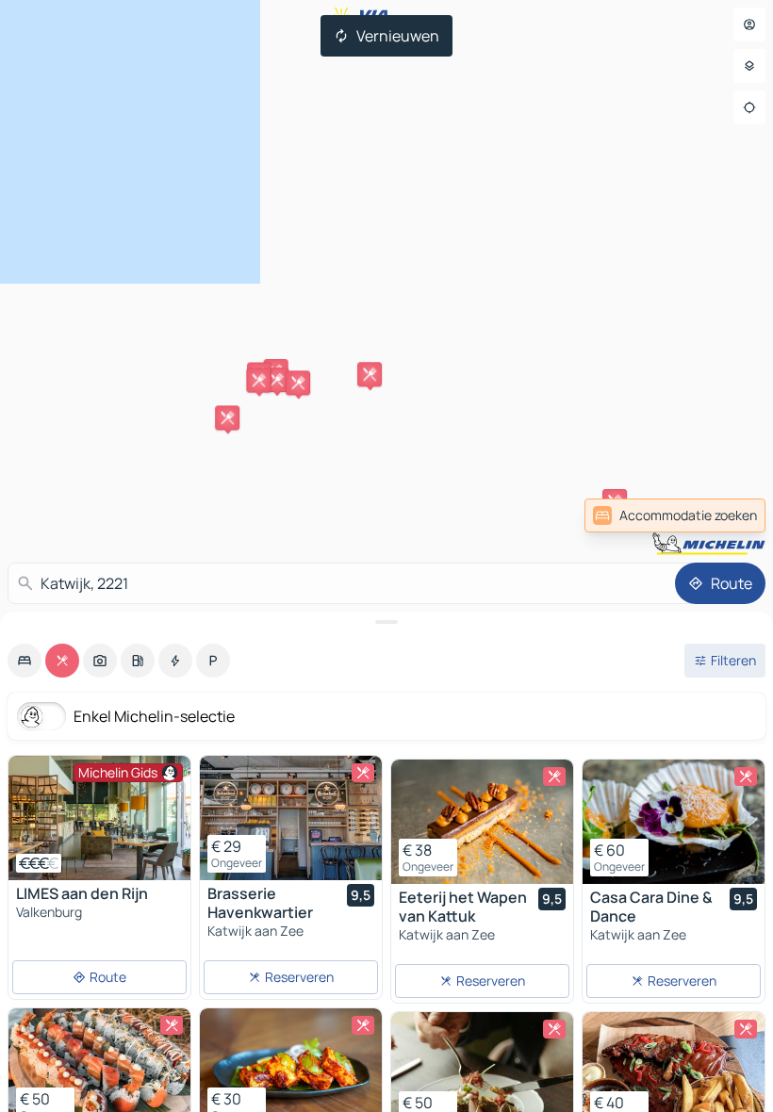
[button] (369, 374)
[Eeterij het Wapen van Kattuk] (482, 822)
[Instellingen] (749, 66)
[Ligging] (749, 107)
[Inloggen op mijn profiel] (749, 24)
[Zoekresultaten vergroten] (386, 622)
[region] (99, 818)
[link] (724, 515)
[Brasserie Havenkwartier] (291, 818)
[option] (24, 661)
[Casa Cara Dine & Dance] (674, 822)
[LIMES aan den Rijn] (99, 818)
